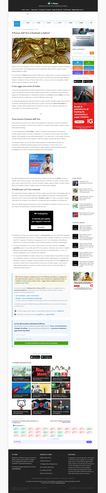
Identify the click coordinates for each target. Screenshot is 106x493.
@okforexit (60, 311)
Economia (48, 9)
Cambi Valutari (67, 9)
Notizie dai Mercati (57, 9)
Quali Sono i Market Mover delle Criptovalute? (60, 421)
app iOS (39, 314)
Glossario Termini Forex (46, 473)
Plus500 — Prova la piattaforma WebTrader (29, 298)
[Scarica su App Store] (35, 357)
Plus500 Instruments (60, 483)
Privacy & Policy (91, 488)
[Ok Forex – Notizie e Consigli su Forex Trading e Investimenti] (53, 3)
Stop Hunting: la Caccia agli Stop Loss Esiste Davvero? (86, 213)
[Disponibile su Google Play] (46, 357)
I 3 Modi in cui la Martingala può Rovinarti (86, 182)
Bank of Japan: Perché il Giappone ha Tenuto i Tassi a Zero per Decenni (86, 190)
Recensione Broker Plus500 (37, 478)
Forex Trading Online (73, 488)
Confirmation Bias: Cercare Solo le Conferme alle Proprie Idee (86, 198)
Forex (27, 9)
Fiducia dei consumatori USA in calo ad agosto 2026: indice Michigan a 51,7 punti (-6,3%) (85, 228)
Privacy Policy (28, 339)
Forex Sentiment (47, 478)
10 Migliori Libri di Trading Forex (48, 464)
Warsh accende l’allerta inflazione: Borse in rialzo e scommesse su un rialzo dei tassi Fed (86, 246)
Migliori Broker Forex (45, 458)
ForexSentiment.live (55, 438)
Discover (89, 441)
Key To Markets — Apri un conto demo (27, 296)
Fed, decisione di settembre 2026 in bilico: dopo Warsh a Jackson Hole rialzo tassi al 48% (86, 264)
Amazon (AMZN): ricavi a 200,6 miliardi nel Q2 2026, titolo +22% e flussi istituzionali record (86, 255)
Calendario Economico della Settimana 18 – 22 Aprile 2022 (25, 421)
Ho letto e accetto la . (24, 339)
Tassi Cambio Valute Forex (47, 467)
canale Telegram (16, 469)
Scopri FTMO (25, 283)
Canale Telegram (77, 63)
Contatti (85, 488)
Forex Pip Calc (71, 478)
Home (23, 9)
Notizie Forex (89, 63)
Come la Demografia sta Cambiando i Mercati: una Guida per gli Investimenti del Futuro (86, 206)
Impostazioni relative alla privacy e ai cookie (19, 489)
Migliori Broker (77, 9)
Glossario (89, 73)
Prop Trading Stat (55, 478)
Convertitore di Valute (88, 68)
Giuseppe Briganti (18, 36)
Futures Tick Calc (63, 478)
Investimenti (42, 9)
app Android (50, 314)
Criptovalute (34, 9)
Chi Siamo (81, 488)
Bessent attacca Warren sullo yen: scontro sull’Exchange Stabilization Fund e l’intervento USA (86, 237)
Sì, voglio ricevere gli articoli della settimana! (41, 343)
